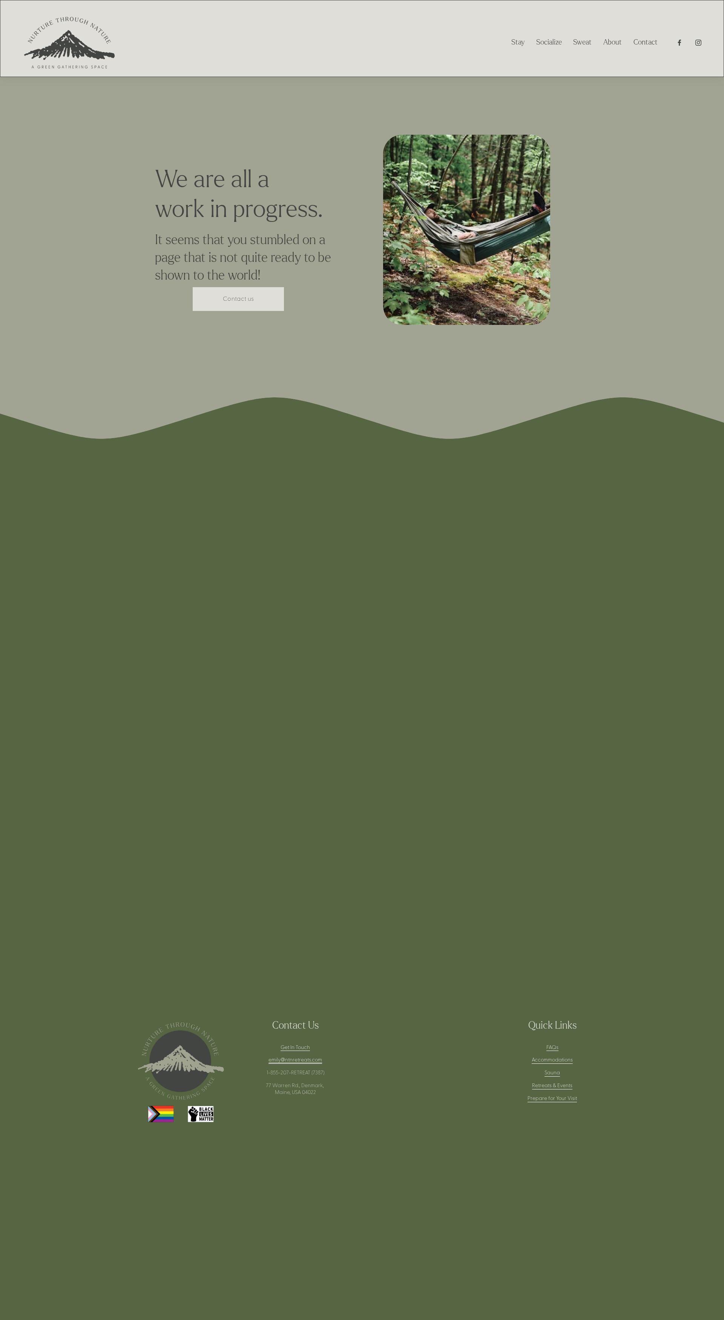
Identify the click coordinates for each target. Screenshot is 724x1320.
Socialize (549, 42)
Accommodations (552, 1060)
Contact (646, 42)
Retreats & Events (552, 1085)
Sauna (552, 1072)
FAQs (552, 1047)
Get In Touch (295, 1047)
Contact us (238, 299)
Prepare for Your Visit (552, 1098)
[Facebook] (679, 42)
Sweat (582, 42)
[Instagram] (698, 42)
